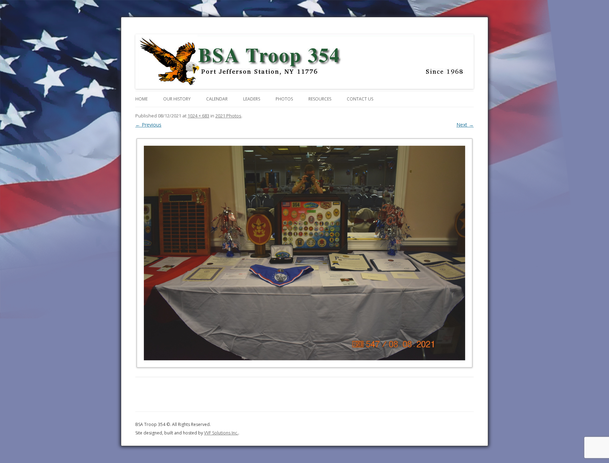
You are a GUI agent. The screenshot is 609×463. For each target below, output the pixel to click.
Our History (177, 99)
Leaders (251, 99)
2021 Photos (228, 115)
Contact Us (360, 99)
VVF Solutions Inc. (221, 433)
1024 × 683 (198, 115)
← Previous (148, 124)
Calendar (217, 99)
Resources (319, 99)
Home (141, 99)
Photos (284, 99)
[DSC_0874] (304, 253)
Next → (465, 124)
